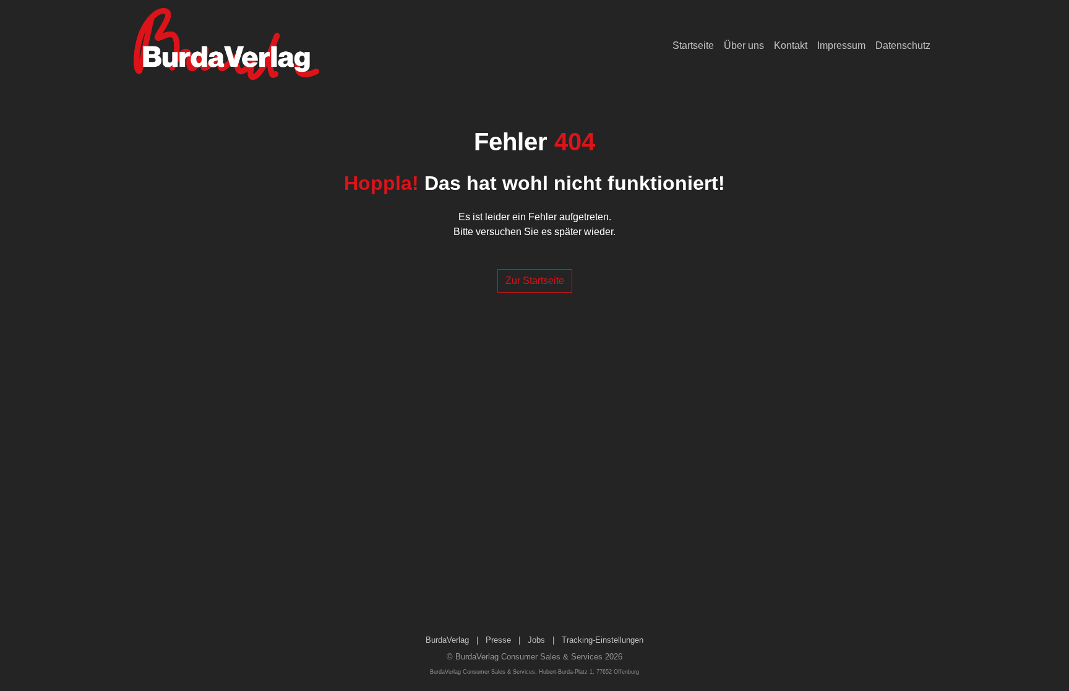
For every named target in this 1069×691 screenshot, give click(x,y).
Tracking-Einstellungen (602, 640)
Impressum (841, 45)
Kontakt (790, 45)
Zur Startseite (534, 280)
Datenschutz (902, 45)
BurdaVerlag (447, 640)
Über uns (744, 45)
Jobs (536, 640)
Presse (498, 640)
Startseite (693, 45)
